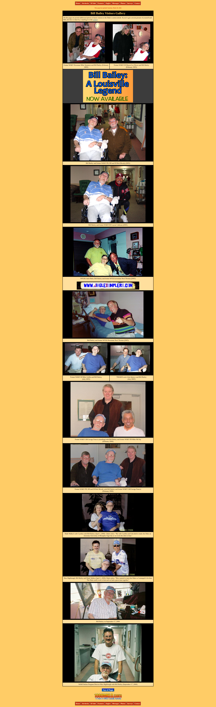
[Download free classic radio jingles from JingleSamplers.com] (108, 289)
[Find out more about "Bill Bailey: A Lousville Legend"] (108, 102)
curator (95, 20)
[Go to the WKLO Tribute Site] (108, 699)
